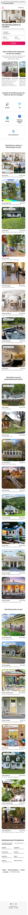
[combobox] (13, 34)
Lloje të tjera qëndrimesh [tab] (20, 843)
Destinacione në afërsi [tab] (7, 843)
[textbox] (7, 39)
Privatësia (11, 908)
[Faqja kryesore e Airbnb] (3, 7)
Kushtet (16, 908)
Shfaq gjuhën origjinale (8, 3)
